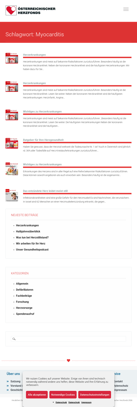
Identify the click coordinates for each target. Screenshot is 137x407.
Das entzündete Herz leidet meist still (45, 191)
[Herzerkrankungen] (12, 62)
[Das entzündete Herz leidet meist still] (12, 200)
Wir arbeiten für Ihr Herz (30, 243)
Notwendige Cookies (63, 394)
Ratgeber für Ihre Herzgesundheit (43, 140)
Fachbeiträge (24, 295)
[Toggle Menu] (126, 9)
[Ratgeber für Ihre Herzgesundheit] (12, 147)
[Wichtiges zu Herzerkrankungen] (12, 119)
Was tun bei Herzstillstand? (32, 237)
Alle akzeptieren (37, 394)
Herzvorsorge (24, 307)
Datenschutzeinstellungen (94, 394)
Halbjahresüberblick (28, 231)
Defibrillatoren (24, 289)
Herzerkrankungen (34, 54)
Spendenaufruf (25, 313)
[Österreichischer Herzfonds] (31, 14)
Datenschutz (61, 402)
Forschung (22, 301)
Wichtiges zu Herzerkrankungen (42, 111)
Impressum (86, 402)
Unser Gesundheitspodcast (32, 249)
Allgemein (22, 283)
